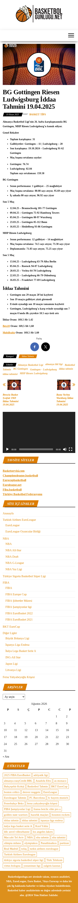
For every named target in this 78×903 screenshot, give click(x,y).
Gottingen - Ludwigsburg (43, 369)
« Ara (6, 756)
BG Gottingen (20, 368)
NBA (6, 538)
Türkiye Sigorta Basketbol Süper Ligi (24, 576)
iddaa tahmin (66, 368)
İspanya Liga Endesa (17, 644)
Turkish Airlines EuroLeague (19, 519)
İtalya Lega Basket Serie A (20, 650)
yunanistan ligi (32, 865)
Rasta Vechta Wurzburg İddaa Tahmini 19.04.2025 (64, 399)
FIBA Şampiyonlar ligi (18, 606)
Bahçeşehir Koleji (14, 786)
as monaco (60, 780)
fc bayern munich (58, 797)
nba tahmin (42, 837)
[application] (39, 432)
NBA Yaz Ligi (13, 569)
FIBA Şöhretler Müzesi (18, 600)
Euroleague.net (12, 484)
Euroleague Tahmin (15, 797)
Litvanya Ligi (13, 669)
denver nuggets (31, 792)
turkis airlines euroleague (44, 848)
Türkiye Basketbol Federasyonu (22, 494)
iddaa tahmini (10, 374)
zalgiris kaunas (52, 865)
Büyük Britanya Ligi (17, 638)
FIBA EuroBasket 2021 (19, 619)
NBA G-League (14, 562)
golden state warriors (16, 814)
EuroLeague (12, 525)
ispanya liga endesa (52, 820)
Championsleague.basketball (20, 475)
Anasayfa (8, 513)
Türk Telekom (54, 860)
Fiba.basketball (12, 489)
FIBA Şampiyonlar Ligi (17, 809)
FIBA (6, 582)
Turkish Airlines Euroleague (20, 854)
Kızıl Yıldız (41, 826)
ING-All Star (12, 657)
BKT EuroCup (11, 626)
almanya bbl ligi (54, 364)
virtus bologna (12, 865)
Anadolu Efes (43, 780)
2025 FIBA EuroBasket (17, 775)
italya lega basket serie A (18, 826)
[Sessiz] (65, 449)
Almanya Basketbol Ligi (30, 365)
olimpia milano (12, 843)
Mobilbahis (9, 332)
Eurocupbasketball (14, 480)
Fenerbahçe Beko (14, 803)
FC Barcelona (37, 797)
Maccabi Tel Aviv (14, 837)
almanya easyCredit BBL (18, 780)
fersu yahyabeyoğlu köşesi (42, 803)
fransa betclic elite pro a (47, 809)
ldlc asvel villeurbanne (17, 831)
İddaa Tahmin (28, 356)
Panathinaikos (49, 843)
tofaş (24, 848)
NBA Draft (11, 556)
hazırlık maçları (39, 814)
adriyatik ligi (41, 775)
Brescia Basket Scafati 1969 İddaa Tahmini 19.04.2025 (11, 399)
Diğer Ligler (10, 633)
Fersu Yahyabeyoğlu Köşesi (19, 677)
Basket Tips (37, 114)
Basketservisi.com (13, 470)
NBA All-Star (13, 550)
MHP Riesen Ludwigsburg (34, 373)
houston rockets (61, 814)
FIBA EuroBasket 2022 (19, 613)
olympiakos (31, 843)
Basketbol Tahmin (37, 786)
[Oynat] (7, 449)
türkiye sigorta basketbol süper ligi (23, 860)
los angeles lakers (43, 831)
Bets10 (6, 326)
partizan (64, 843)
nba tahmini (58, 837)
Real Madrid (11, 848)
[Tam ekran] (70, 449)
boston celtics (11, 792)
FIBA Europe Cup (16, 594)
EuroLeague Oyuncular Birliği (22, 531)
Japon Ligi (11, 663)
